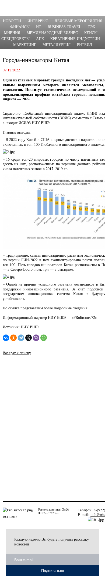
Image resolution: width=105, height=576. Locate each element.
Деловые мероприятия (78, 20)
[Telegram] (21, 338)
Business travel (64, 26)
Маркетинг (24, 44)
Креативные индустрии (75, 38)
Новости (12, 20)
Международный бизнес (52, 32)
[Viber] (36, 338)
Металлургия (57, 44)
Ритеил (84, 44)
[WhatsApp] (43, 338)
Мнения (12, 32)
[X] (28, 338)
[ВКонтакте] (6, 338)
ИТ (38, 26)
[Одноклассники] (13, 338)
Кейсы (90, 32)
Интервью (37, 20)
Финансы (20, 26)
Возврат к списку (17, 352)
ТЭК (91, 26)
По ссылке (11, 307)
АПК (40, 38)
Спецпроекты (15, 38)
